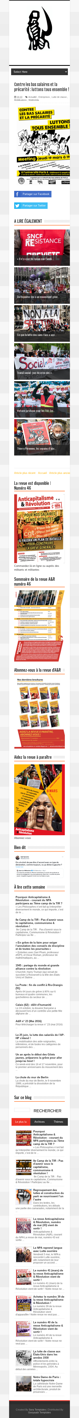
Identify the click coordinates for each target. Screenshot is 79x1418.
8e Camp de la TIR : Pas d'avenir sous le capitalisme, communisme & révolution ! (39, 923)
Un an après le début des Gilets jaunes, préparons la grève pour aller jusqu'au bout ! (39, 1057)
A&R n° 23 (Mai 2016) (29, 1021)
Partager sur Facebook (36, 194)
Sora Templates (37, 1409)
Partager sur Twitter (34, 205)
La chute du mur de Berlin (32, 1077)
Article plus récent (24, 472)
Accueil (42, 472)
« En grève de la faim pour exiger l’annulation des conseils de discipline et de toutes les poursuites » (40, 945)
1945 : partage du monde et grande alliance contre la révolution (37, 967)
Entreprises (44, 97)
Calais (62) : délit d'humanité (33, 1004)
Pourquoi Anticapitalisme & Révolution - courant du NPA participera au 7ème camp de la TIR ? (39, 900)
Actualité (32, 97)
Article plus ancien (60, 472)
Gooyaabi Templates (39, 1412)
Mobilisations (20, 100)
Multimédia (34, 100)
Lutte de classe (59, 97)
